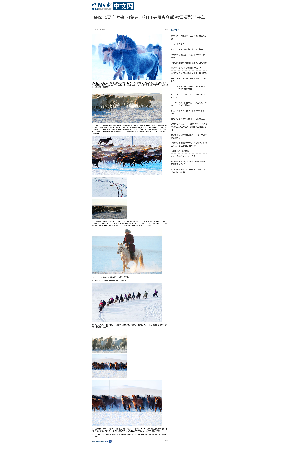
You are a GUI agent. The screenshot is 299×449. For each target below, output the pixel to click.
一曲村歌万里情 (177, 44)
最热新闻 (175, 30)
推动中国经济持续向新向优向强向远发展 (188, 119)
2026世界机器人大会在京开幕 (183, 156)
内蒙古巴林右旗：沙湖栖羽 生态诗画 (186, 68)
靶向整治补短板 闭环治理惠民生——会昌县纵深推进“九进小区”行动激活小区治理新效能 (189, 127)
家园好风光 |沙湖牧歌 (180, 151)
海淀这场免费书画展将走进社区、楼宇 (187, 49)
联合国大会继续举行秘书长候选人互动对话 (189, 63)
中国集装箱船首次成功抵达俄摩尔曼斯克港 (189, 73)
